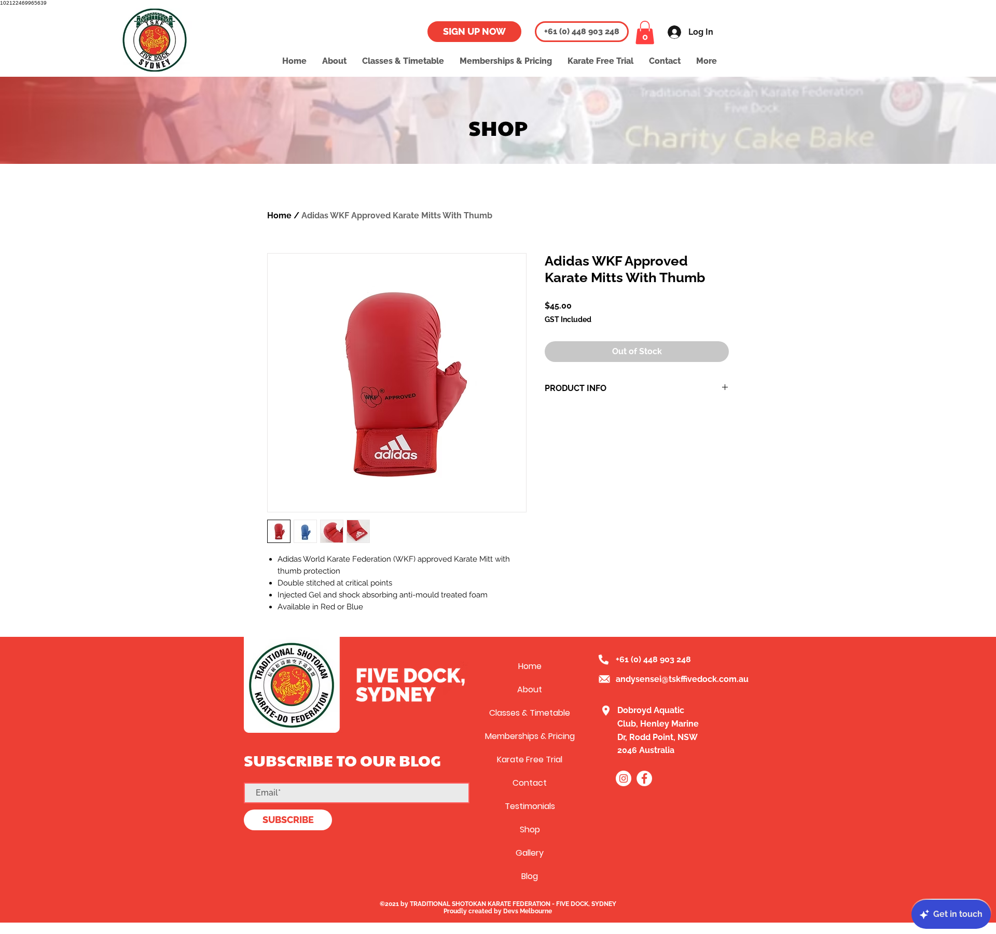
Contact (530, 783)
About (529, 689)
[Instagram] (623, 778)
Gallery (530, 853)
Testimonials (530, 806)
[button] (645, 32)
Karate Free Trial (529, 759)
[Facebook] (644, 778)
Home (279, 215)
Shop (530, 829)
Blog (529, 876)
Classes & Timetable (529, 713)
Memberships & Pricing (530, 736)
